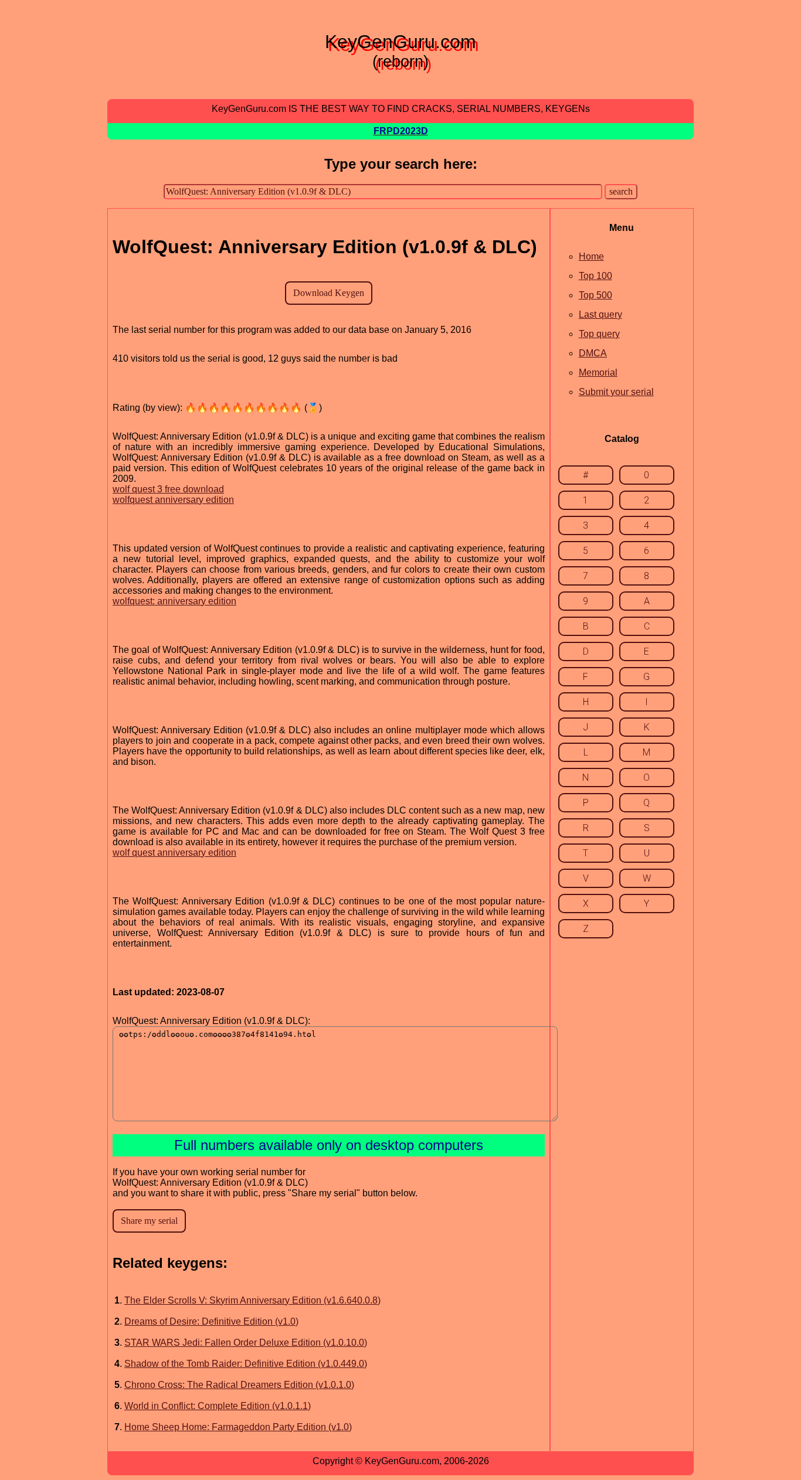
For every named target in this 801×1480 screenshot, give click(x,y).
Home (591, 256)
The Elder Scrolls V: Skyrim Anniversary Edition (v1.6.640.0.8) (252, 1300)
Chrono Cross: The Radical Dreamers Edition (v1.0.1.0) (239, 1385)
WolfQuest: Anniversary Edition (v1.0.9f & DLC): (211, 1021)
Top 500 (595, 295)
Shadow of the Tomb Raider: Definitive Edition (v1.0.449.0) (245, 1364)
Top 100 (595, 276)
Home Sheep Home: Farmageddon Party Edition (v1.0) (238, 1427)
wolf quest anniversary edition (174, 853)
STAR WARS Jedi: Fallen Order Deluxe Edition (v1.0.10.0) (245, 1343)
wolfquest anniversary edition (173, 500)
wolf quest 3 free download (168, 489)
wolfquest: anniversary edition (174, 601)
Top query (599, 334)
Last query (600, 314)
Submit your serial (616, 392)
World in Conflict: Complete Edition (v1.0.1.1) (217, 1406)
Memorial (598, 372)
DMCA (593, 353)
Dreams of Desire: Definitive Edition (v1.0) (211, 1321)
